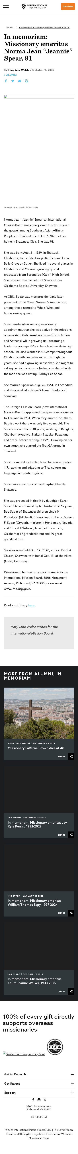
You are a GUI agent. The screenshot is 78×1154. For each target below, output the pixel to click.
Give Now (68, 6)
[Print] (26, 81)
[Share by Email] (19, 81)
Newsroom (10, 27)
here (31, 605)
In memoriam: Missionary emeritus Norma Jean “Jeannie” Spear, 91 (45, 27)
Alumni (11, 75)
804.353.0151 (39, 1117)
